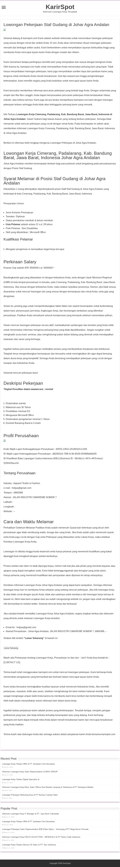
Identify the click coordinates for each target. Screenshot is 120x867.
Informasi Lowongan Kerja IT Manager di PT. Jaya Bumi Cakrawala (30, 814)
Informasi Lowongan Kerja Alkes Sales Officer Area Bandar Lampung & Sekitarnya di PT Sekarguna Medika (47, 787)
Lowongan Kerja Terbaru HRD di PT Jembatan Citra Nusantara (28, 764)
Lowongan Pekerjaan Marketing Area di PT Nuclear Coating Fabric (30, 795)
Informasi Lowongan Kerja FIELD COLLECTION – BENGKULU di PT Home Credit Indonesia (41, 837)
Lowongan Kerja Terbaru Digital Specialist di (20, 779)
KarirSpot (60, 6)
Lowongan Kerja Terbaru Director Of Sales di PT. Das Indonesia (29, 845)
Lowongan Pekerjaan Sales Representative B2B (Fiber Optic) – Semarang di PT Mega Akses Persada (45, 829)
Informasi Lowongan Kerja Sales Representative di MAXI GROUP (30, 772)
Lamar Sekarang (11, 648)
